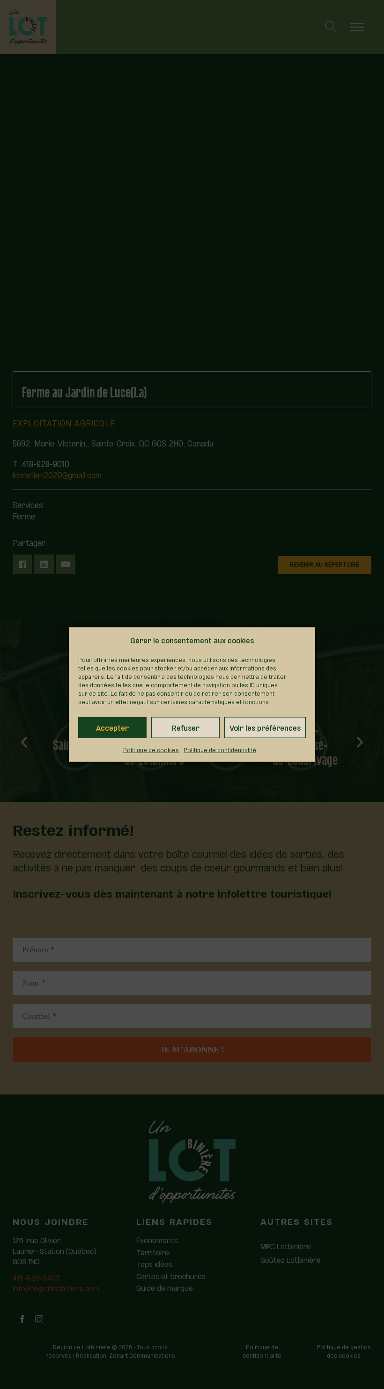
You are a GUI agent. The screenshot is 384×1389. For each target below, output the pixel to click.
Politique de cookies (151, 749)
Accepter (112, 727)
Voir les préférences (265, 727)
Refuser (185, 727)
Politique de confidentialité (220, 749)
